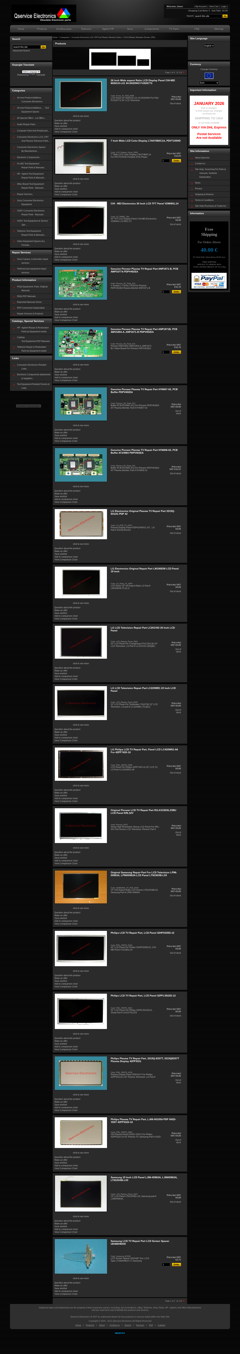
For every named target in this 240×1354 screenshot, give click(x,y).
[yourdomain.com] (43, 13)
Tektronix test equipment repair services (31, 271)
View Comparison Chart (65, 132)
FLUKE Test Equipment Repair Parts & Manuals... (31, 165)
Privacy (198, 188)
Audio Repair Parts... (27, 124)
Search (127, 1325)
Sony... (131, 29)
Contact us (200, 163)
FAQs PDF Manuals (26, 296)
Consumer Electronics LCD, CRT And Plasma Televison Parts (96, 37)
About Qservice (202, 157)
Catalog (161, 1325)
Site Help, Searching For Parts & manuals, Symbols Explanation (210, 173)
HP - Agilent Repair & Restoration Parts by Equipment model (33, 329)
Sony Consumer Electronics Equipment (30, 202)
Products (90, 1325)
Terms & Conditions (204, 200)
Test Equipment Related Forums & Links (33, 386)
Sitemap (218, 29)
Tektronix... (87, 29)
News (197, 183)
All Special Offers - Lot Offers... (31, 118)
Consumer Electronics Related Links (31, 367)
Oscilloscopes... (65, 29)
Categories (64, 37)
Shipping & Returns (204, 194)
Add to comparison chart (66, 129)
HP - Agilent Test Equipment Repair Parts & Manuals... (31, 176)
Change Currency (209, 69)
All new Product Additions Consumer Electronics (30, 99)
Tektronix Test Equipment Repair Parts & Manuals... (31, 233)
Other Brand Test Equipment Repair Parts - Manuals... (31, 186)
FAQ (196, 29)
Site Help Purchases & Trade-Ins (210, 206)
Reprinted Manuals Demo (29, 302)
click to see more (81, 116)
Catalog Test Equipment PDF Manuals (33, 339)
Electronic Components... (29, 157)
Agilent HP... (109, 29)
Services (140, 1325)
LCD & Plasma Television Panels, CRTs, (139, 37)
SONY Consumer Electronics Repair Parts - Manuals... (31, 212)
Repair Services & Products (30, 313)
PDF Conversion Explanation (31, 308)
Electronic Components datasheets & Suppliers (33, 376)
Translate (40, 75)
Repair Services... (25, 194)
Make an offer (60, 123)
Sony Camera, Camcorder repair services (32, 261)
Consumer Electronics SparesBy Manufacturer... (31, 149)
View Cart (214, 6)
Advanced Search (21, 50)
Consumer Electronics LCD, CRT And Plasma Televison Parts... (33, 139)
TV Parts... (175, 29)
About (102, 1325)
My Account (201, 6)
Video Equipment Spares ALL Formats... (31, 243)
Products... (43, 29)
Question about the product (67, 120)
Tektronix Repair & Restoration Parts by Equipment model (32, 349)
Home (21, 29)
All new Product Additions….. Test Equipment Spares (33, 110)
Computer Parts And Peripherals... (33, 130)
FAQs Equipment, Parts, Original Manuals (32, 288)
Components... (153, 29)
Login (223, 6)
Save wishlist (60, 126)
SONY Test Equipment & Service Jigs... (32, 223)
